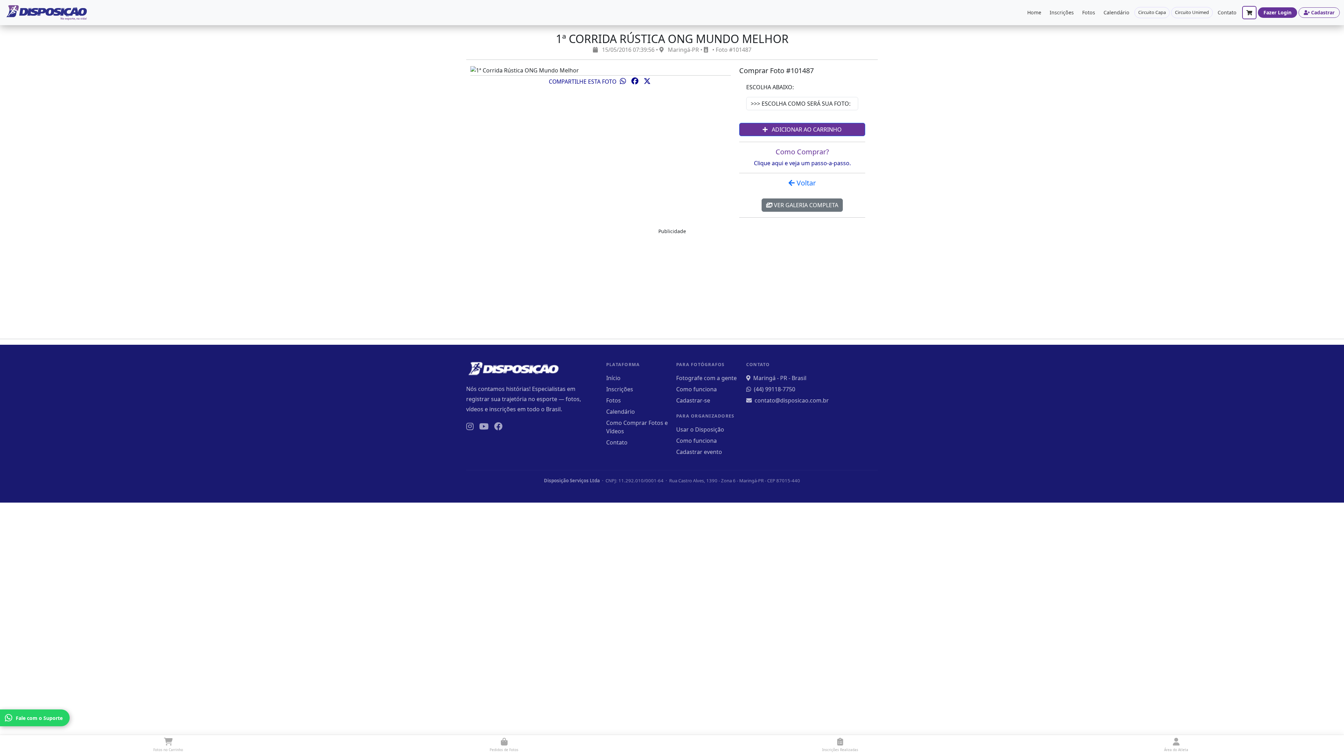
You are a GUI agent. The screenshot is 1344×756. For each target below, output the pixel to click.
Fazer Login (1278, 12)
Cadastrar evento (699, 452)
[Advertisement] (672, 284)
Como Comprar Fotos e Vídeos (637, 427)
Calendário (1116, 12)
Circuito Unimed (1192, 12)
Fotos (1088, 12)
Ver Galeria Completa (805, 205)
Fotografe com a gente (706, 378)
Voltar (805, 183)
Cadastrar (1323, 12)
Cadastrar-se (693, 400)
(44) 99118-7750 (774, 389)
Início (613, 378)
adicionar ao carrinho (806, 129)
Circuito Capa (1152, 12)
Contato (1227, 12)
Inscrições (1062, 12)
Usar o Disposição (700, 429)
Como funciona (696, 389)
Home (1034, 12)
